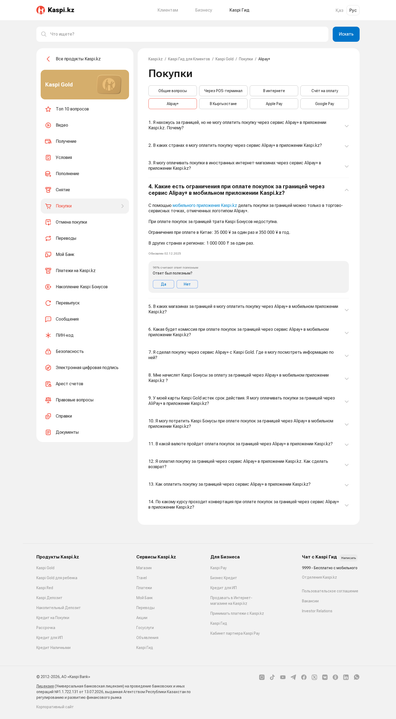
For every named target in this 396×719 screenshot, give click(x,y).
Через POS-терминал (223, 91)
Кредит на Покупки (52, 618)
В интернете (274, 91)
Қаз (339, 10)
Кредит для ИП (49, 637)
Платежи (144, 588)
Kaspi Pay (218, 568)
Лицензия (45, 686)
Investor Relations (317, 611)
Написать (348, 558)
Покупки (246, 59)
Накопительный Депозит (58, 608)
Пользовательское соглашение (330, 591)
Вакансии (310, 601)
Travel (141, 578)
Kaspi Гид (144, 647)
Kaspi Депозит (49, 598)
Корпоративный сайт (55, 707)
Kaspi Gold (225, 59)
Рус (353, 10)
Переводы (145, 608)
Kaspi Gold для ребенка (56, 578)
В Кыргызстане (223, 104)
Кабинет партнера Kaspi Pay (235, 633)
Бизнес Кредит (223, 578)
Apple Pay (274, 104)
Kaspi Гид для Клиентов (189, 59)
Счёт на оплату (324, 91)
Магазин (144, 568)
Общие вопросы (172, 91)
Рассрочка (45, 628)
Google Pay (324, 104)
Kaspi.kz (155, 59)
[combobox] (187, 34)
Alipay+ (173, 104)
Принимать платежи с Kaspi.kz (237, 613)
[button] (248, 238)
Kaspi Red (44, 588)
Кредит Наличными (53, 647)
